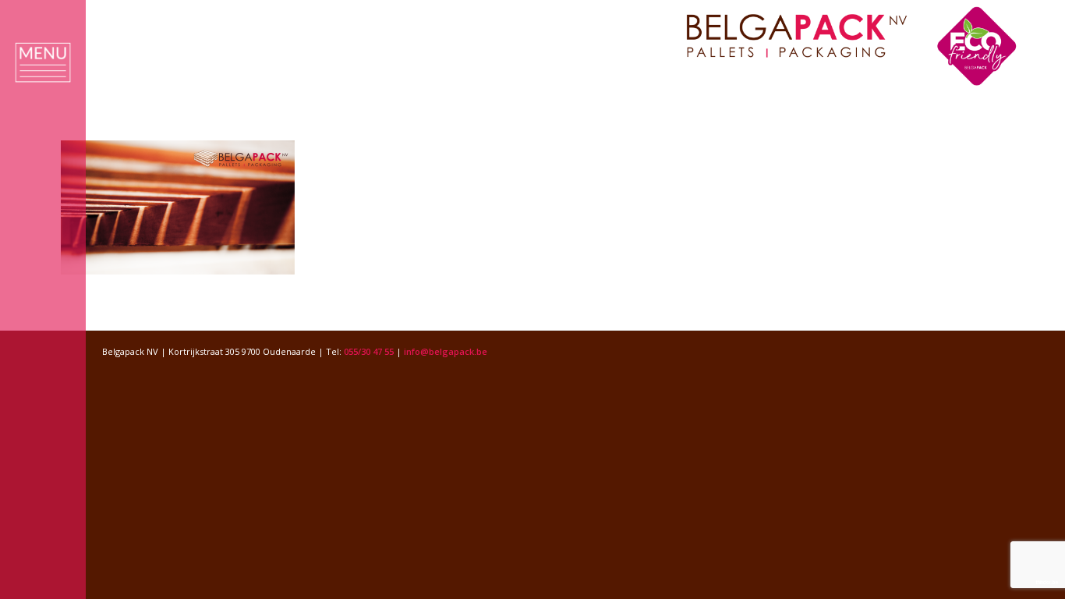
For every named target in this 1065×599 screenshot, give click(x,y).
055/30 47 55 (369, 351)
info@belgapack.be (445, 351)
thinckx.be (1047, 582)
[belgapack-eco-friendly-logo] (855, 46)
